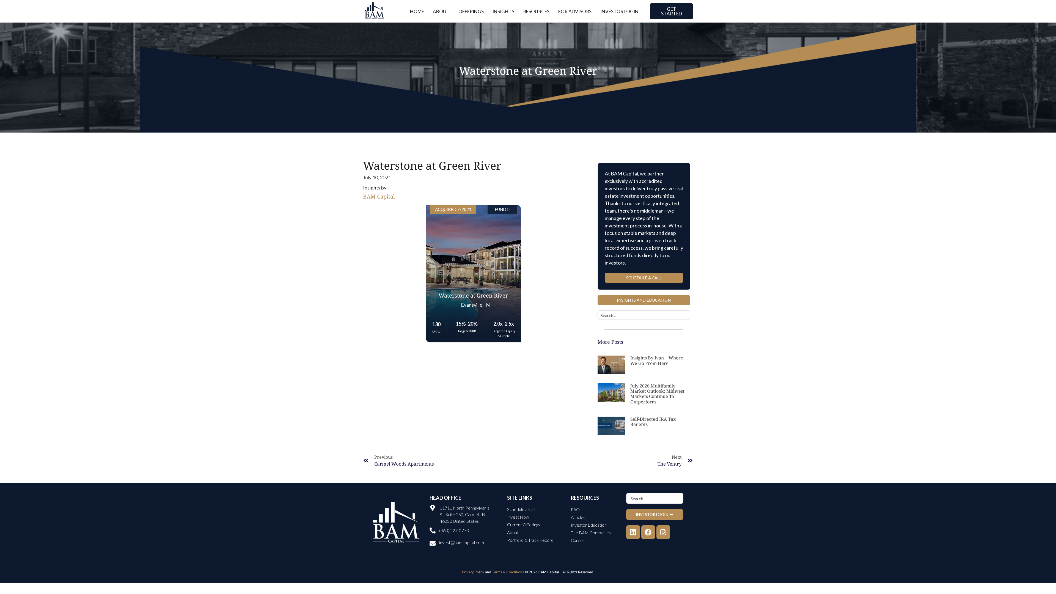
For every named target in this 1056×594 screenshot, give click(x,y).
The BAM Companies (591, 532)
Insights (503, 11)
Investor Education (589, 524)
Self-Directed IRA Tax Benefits (653, 421)
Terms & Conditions (508, 572)
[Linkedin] (633, 532)
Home (417, 11)
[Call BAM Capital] (433, 530)
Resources (536, 11)
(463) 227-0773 (454, 530)
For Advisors (575, 11)
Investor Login (619, 11)
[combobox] (644, 315)
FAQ (575, 509)
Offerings (471, 11)
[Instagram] (663, 532)
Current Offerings (523, 524)
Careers (578, 540)
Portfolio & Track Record (530, 540)
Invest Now (518, 516)
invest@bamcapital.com (461, 542)
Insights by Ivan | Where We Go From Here (656, 360)
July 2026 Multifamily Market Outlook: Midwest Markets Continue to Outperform (657, 394)
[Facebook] (648, 532)
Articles (578, 517)
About (441, 11)
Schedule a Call (521, 509)
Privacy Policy (473, 572)
